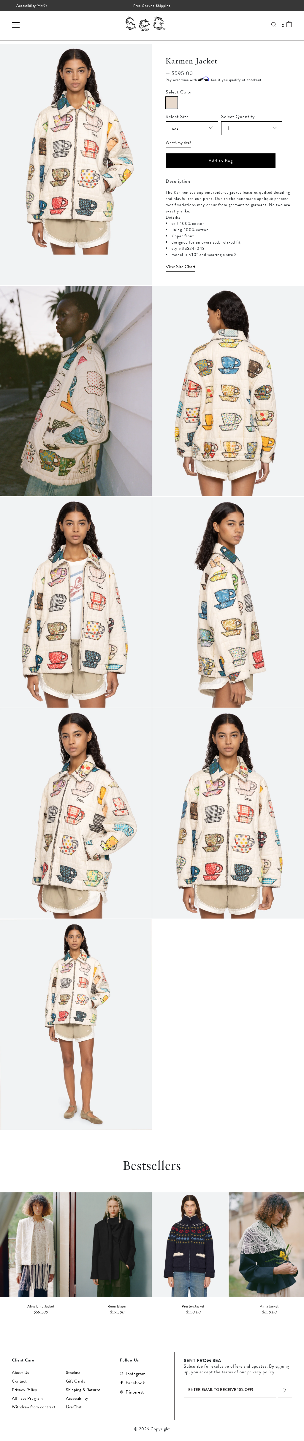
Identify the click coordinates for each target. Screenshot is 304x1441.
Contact (19, 1381)
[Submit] (285, 1389)
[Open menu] (16, 25)
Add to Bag (220, 160)
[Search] (274, 24)
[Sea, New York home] (145, 24)
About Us (20, 1373)
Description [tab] (178, 181)
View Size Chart (180, 266)
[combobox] (192, 128)
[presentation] (228, 267)
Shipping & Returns (83, 1390)
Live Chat (74, 1407)
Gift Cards (75, 1381)
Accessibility (77, 1398)
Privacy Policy (24, 1390)
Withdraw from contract (34, 1407)
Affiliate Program (27, 1398)
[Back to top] (294, 1400)
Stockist (73, 1373)
